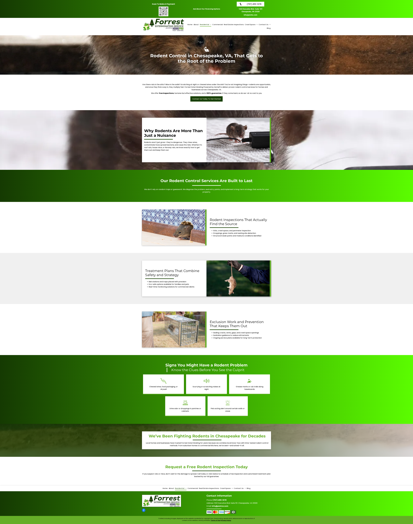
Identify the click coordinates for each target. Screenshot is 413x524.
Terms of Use (215, 520)
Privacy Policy (226, 520)
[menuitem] (190, 24)
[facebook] (143, 510)
